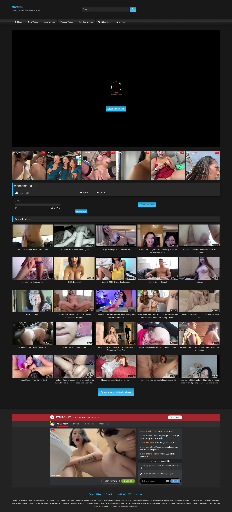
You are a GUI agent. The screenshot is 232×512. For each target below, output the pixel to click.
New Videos (33, 22)
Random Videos (86, 22)
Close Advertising (116, 108)
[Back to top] (224, 504)
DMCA (109, 494)
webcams (82, 211)
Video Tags (105, 22)
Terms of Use (95, 494)
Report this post (147, 204)
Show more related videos (116, 392)
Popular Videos (66, 22)
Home (19, 22)
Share (103, 192)
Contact (140, 494)
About (85, 192)
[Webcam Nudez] (17, 7)
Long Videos (49, 22)
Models (122, 22)
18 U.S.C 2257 (124, 494)
